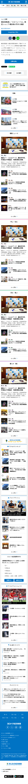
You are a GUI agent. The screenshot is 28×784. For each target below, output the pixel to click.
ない (6, 565)
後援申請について (6, 743)
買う (18, 5)
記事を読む (14, 61)
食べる (8, 5)
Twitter (12, 727)
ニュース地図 (4, 19)
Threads (20, 727)
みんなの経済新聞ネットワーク (14, 764)
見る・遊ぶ (13, 5)
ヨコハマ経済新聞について (7, 733)
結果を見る (19, 580)
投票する (9, 580)
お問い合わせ (5, 739)
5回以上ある (8, 573)
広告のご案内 (5, 741)
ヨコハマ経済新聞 (14, 2)
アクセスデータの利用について (8, 737)
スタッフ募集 (5, 746)
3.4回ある (7, 570)
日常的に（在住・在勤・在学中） (14, 576)
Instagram (16, 727)
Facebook (7, 727)
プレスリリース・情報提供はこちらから (10, 735)
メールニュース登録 (6, 748)
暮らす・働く (24, 5)
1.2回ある (7, 568)
